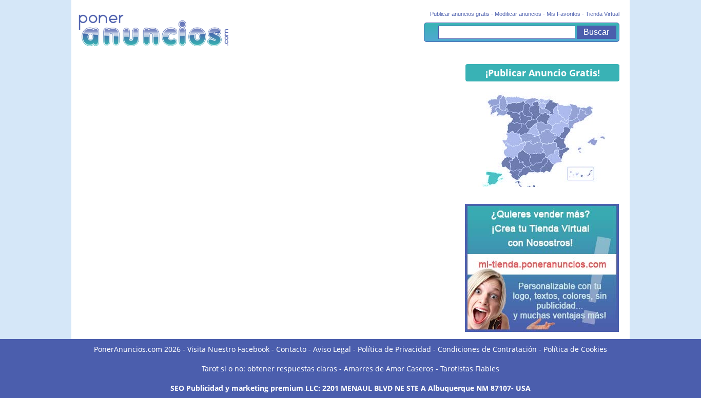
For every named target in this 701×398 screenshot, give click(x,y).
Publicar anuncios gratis (460, 14)
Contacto (291, 349)
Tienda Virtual (602, 14)
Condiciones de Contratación (487, 349)
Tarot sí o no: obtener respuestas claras (269, 368)
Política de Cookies (575, 349)
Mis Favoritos (563, 14)
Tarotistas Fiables (469, 368)
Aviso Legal (332, 349)
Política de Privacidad (394, 349)
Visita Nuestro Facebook (228, 349)
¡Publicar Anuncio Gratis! (542, 73)
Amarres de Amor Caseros (389, 368)
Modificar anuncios (518, 14)
